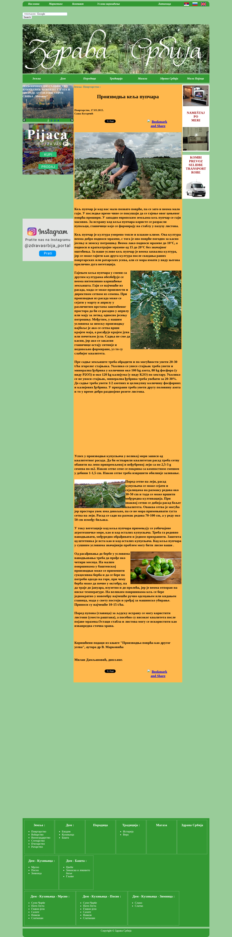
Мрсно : (63, 896)
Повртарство (38, 831)
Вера (126, 834)
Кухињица (68, 834)
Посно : (115, 896)
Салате (35, 912)
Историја (128, 831)
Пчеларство (38, 843)
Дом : (70, 825)
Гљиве (70, 876)
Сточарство (38, 840)
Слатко (139, 905)
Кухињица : (46, 860)
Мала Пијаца (195, 78)
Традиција (116, 78)
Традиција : (131, 825)
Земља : (39, 825)
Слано (138, 902)
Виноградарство (40, 837)
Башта (65, 837)
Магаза (142, 78)
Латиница (164, 3)
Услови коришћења (108, 3)
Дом (63, 78)
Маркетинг (56, 3)
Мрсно (35, 867)
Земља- (78, 86)
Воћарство (37, 834)
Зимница (36, 873)
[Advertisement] (127, 421)
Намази (35, 915)
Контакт (78, 3)
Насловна (33, 3)
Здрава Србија (169, 78)
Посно (35, 870)
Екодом (66, 831)
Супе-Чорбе (38, 902)
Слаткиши (37, 918)
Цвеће (69, 867)
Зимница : (167, 896)
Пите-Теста (37, 905)
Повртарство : (92, 86)
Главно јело (38, 908)
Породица (89, 78)
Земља (36, 78)
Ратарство (37, 846)
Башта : (81, 860)
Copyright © (107, 930)
